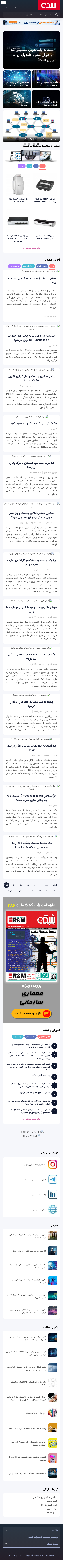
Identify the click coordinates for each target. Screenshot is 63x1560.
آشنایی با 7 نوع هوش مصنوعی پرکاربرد (34, 1092)
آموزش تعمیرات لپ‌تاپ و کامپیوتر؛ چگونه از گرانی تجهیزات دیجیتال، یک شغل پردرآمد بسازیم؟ (26, 1398)
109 (32, 891)
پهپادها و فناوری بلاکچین (40, 1075)
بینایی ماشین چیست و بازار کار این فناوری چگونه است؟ (31, 378)
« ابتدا (56, 885)
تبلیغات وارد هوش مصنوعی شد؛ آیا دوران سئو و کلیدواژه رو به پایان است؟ (31, 55)
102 (27, 885)
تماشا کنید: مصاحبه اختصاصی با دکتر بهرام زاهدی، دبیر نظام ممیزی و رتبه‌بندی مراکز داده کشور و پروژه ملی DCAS (28, 1067)
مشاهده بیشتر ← (31, 248)
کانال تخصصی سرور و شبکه (35, 1179)
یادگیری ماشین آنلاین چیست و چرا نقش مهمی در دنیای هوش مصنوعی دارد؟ (32, 515)
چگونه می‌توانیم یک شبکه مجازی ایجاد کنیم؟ (40, 138)
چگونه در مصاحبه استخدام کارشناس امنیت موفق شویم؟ (31, 562)
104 (13, 885)
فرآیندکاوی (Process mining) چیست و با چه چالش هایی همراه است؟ (31, 798)
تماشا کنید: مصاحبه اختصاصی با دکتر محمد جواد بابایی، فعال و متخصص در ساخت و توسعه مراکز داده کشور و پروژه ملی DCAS (28, 1055)
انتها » (10, 891)
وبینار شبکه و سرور (39, 1209)
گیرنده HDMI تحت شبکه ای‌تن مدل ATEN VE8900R (45, 200)
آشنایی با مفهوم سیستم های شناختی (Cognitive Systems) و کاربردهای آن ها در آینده (30, 1111)
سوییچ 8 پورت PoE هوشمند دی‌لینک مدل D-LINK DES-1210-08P (18, 238)
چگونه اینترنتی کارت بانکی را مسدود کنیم (33, 423)
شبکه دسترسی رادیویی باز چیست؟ (17, 104)
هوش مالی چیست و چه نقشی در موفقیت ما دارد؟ (31, 609)
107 (46, 891)
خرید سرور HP (50, 1501)
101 (34, 885)
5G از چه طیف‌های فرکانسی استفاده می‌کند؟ (45, 104)
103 (20, 885)
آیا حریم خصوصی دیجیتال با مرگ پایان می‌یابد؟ (31, 465)
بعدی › (19, 891)
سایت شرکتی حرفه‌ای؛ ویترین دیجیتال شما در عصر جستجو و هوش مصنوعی (26, 1368)
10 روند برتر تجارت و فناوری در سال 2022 (29, 1251)
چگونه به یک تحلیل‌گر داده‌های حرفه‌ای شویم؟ (32, 704)
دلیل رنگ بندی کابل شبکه (36, 1413)
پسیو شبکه (52, 1512)
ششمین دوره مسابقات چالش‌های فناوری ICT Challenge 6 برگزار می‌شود (31, 338)
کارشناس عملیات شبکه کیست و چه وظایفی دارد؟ (27, 1473)
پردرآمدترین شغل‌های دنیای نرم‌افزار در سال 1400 (31, 748)
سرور (15, 1555)
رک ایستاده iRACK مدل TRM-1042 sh (18, 200)
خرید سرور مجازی (48, 1509)
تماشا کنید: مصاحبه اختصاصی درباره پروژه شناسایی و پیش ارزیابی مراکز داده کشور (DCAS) (29, 1085)
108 (39, 891)
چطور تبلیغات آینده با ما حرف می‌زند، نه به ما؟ (27, 1428)
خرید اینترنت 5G (49, 1505)
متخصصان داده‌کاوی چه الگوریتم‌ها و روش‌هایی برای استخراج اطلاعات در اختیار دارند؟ (29, 1102)
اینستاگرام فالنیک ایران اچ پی (34, 1164)
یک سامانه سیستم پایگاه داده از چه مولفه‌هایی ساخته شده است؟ (31, 845)
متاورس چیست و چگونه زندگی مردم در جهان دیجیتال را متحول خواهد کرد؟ (28, 1311)
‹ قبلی (47, 885)
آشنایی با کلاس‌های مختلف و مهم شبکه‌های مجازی (46, 84)
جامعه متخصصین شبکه (37, 1194)
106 (53, 891)
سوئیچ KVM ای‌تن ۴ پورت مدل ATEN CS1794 (45, 237)
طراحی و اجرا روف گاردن (45, 1497)
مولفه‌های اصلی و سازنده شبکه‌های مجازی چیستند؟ (17, 84)
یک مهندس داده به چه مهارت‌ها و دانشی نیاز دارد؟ (31, 657)
